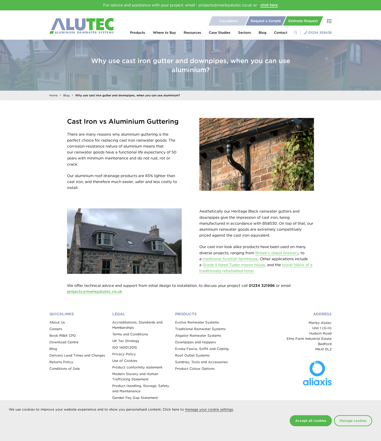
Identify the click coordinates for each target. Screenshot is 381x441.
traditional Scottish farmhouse (230, 259)
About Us (57, 322)
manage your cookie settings (209, 409)
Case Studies (219, 33)
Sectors (244, 33)
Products (137, 33)
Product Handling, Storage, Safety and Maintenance (140, 388)
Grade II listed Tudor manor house (234, 265)
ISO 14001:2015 (124, 347)
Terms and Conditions (130, 334)
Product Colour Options (195, 369)
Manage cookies (353, 421)
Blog (262, 33)
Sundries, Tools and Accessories (201, 362)
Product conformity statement (137, 367)
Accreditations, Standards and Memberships (137, 325)
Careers (55, 329)
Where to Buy (164, 33)
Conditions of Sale (64, 369)
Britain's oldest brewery (277, 253)
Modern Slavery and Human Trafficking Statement (135, 376)
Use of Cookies (124, 361)
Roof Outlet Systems (192, 355)
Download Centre (63, 342)
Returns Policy (61, 362)
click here (269, 5)
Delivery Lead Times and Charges (77, 355)
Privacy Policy (124, 354)
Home (53, 95)
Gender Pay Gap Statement (135, 398)
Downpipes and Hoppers (195, 342)
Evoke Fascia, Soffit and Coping (202, 349)
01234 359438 (320, 33)
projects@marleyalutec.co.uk (94, 291)
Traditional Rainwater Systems (200, 329)
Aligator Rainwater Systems (198, 336)
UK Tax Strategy (125, 341)
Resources (192, 33)
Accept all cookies (310, 421)
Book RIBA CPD (62, 336)
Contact (280, 33)
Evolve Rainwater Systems (197, 322)
